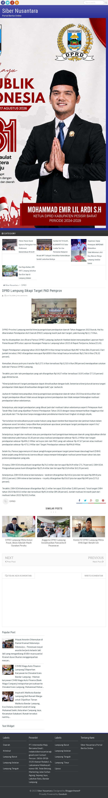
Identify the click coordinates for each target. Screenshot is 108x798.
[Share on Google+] (91, 500)
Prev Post (11, 561)
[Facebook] (3, 3)
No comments (22, 295)
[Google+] (12, 3)
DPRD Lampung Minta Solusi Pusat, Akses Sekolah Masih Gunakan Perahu (18, 543)
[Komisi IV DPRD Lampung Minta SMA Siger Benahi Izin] (88, 536)
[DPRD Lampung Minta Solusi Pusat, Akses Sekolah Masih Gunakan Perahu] (18, 536)
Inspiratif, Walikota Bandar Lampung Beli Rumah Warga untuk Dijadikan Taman (28, 696)
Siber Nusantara (44, 790)
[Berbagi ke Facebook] (79, 500)
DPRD (12, 501)
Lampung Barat (10, 756)
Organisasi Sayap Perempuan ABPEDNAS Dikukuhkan (95, 244)
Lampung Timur (62, 762)
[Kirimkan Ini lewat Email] (97, 500)
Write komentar (94, 575)
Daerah (6, 745)
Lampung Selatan (11, 762)
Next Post (97, 561)
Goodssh (62, 794)
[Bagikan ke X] (85, 500)
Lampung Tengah (11, 768)
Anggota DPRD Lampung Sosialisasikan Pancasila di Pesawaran (53, 543)
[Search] (106, 3)
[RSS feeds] (17, 3)
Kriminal (7, 750)
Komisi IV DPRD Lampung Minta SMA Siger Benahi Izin (88, 541)
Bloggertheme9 (72, 790)
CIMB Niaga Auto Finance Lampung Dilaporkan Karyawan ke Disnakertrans (28, 669)
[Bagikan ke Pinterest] (103, 500)
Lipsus (58, 768)
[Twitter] (7, 3)
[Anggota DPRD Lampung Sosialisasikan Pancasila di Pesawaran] (53, 536)
